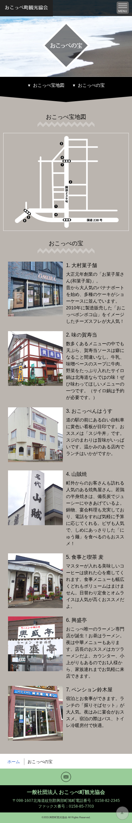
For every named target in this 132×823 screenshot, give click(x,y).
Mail (66, 777)
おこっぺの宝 (91, 85)
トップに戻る (122, 813)
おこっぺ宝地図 (48, 85)
